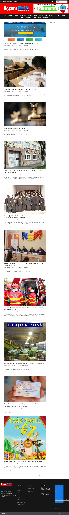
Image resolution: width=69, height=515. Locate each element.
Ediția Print (45, 17)
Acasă (5, 15)
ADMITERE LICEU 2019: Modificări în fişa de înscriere (20, 89)
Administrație (23, 15)
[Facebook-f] (52, 1)
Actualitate (10, 15)
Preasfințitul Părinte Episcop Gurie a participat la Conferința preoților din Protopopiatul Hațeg (22, 216)
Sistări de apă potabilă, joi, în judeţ (15, 128)
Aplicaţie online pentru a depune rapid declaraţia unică (21, 43)
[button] (34, 8)
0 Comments (26, 45)
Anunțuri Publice (37, 17)
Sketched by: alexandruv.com (61, 513)
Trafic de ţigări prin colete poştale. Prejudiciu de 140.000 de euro (24, 363)
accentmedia (7, 45)
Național (30, 15)
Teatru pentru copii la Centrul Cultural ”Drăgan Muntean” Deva (23, 461)
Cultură (63, 15)
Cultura (20, 219)
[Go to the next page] (45, 476)
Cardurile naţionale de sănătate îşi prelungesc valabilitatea (22, 404)
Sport (46, 15)
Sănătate (51, 15)
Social (35, 15)
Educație (41, 15)
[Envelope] (54, 1)
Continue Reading (8, 51)
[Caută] (67, 2)
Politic (16, 15)
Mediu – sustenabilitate (26, 17)
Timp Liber (57, 15)
